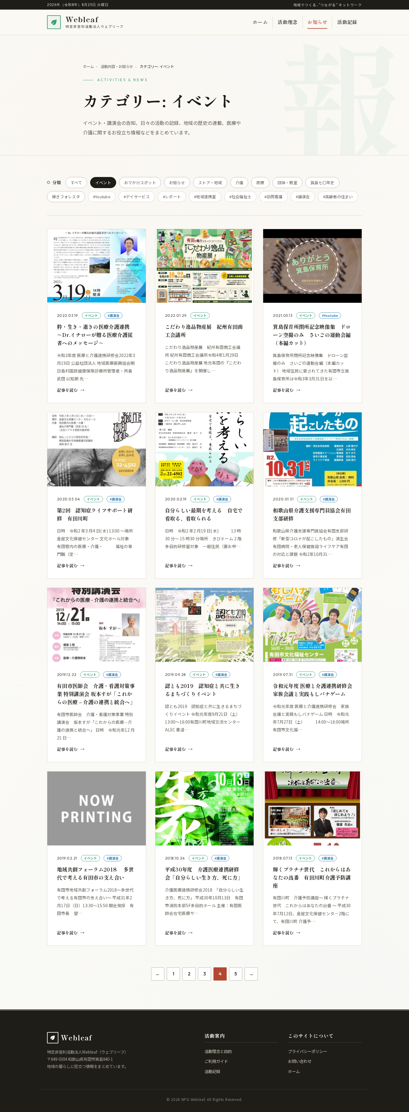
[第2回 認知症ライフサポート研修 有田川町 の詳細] (96, 495)
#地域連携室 (205, 196)
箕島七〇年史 (322, 182)
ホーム (260, 21)
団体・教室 (287, 182)
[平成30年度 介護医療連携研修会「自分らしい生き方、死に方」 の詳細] (204, 858)
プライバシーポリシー (307, 1051)
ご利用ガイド (216, 1061)
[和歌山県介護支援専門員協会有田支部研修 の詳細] (312, 495)
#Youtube (101, 196)
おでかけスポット (140, 182)
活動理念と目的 (218, 1051)
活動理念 (288, 21)
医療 (260, 182)
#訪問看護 (273, 196)
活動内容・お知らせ (117, 66)
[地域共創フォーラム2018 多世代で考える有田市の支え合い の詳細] (96, 858)
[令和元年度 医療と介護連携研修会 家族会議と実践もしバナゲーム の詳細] (312, 675)
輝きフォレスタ (66, 196)
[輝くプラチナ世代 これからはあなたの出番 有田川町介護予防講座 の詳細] (312, 858)
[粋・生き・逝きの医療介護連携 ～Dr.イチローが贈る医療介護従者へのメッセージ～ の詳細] (96, 316)
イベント (103, 182)
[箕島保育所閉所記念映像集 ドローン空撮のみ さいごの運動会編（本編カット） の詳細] (312, 316)
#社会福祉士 (240, 196)
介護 (239, 182)
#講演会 (303, 196)
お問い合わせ (299, 1061)
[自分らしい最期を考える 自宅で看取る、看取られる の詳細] (204, 495)
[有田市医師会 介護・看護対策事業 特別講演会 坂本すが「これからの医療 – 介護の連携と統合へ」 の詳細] (96, 675)
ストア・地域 (210, 182)
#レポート (172, 196)
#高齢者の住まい (338, 196)
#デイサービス (137, 196)
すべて (76, 182)
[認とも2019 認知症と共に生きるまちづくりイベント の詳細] (204, 675)
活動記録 (347, 21)
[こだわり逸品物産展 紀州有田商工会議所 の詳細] (204, 316)
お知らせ (317, 21)
